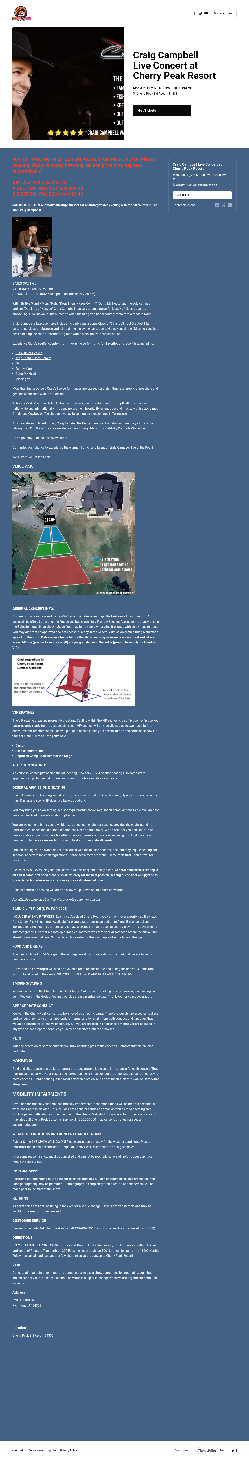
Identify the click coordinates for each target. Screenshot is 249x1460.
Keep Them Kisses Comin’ (33, 358)
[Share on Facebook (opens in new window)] (217, 205)
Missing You (23, 379)
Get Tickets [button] (147, 110)
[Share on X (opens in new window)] (223, 205)
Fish (18, 363)
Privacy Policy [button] (68, 1450)
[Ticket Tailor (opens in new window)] (206, 1450)
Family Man (23, 369)
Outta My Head (25, 374)
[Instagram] (200, 13)
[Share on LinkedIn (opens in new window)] (230, 205)
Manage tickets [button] (223, 13)
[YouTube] (206, 13)
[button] (42, 1450)
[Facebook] (195, 13)
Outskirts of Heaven (28, 353)
